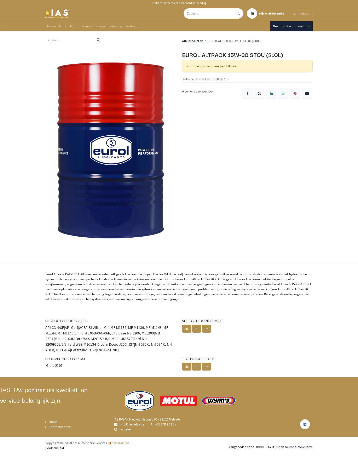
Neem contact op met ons (291, 26)
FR (196, 329)
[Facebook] (248, 93)
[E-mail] (307, 93)
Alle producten (192, 41)
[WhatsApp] (283, 93)
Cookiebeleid (54, 448)
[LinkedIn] (271, 93)
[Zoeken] (238, 13)
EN (206, 329)
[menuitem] (51, 26)
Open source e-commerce (294, 447)
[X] (259, 93)
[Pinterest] (295, 93)
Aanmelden (301, 13)
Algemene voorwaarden (198, 91)
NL (187, 329)
